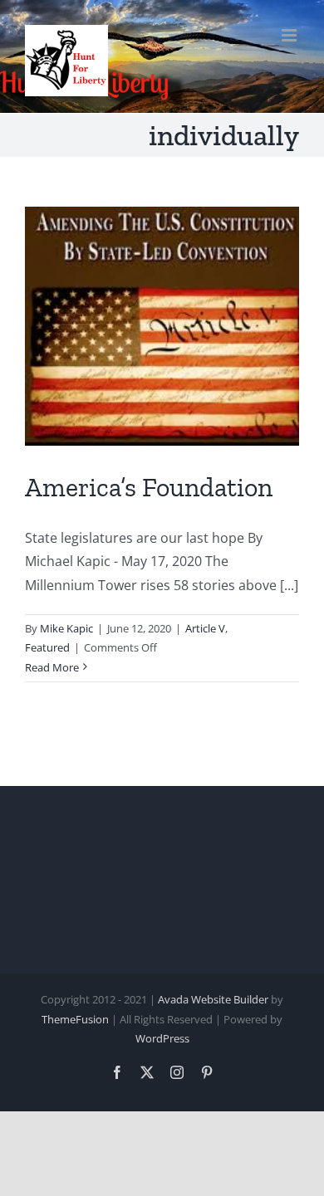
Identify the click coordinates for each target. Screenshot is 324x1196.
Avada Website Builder (213, 999)
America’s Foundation (148, 487)
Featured (47, 647)
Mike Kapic (66, 628)
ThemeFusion (75, 1019)
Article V (205, 628)
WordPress (162, 1038)
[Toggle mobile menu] (290, 35)
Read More (52, 667)
